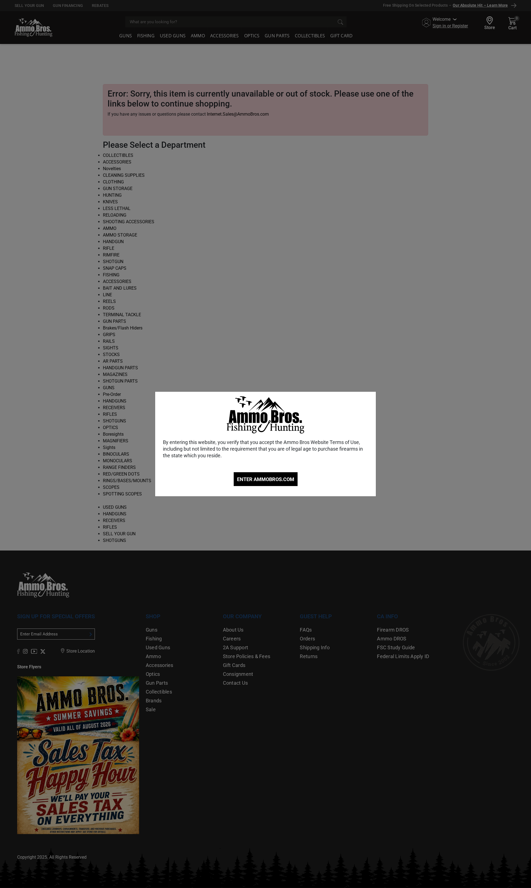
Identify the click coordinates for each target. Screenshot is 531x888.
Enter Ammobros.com (265, 479)
